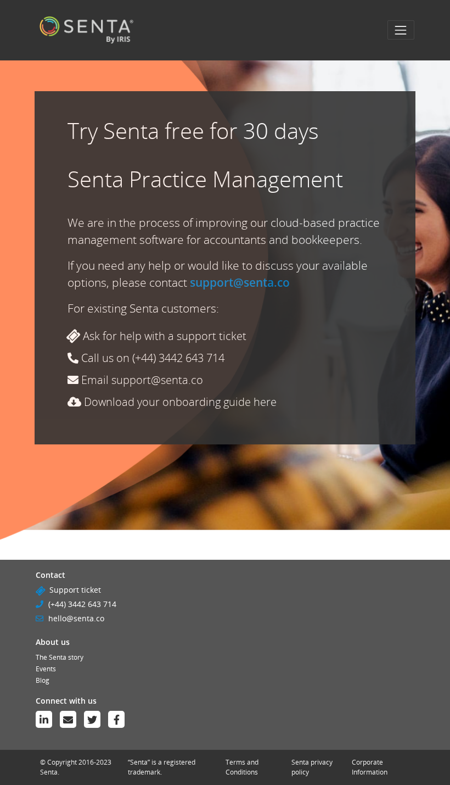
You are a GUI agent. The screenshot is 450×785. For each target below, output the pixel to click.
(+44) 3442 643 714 (82, 604)
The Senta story (59, 657)
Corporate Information (369, 767)
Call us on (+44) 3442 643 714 (151, 357)
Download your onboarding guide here (179, 401)
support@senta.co (240, 282)
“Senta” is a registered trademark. (161, 767)
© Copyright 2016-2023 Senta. (75, 767)
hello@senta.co (76, 618)
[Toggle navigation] (400, 30)
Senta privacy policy (312, 767)
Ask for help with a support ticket (163, 336)
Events (46, 668)
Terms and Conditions (242, 767)
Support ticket (75, 589)
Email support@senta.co (140, 379)
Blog (42, 680)
